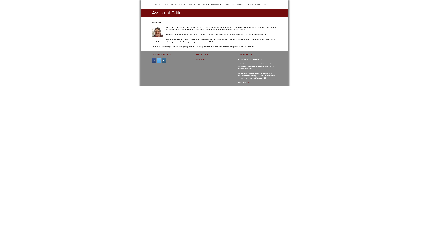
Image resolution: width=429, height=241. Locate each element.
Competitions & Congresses (233, 4)
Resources (215, 4)
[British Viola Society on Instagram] (164, 60)
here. (248, 83)
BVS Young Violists (254, 4)
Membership (175, 4)
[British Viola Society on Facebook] (154, 60)
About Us (162, 4)
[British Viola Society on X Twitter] (159, 60)
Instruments (202, 4)
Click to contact (200, 59)
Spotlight (267, 4)
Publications (188, 4)
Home (154, 4)
